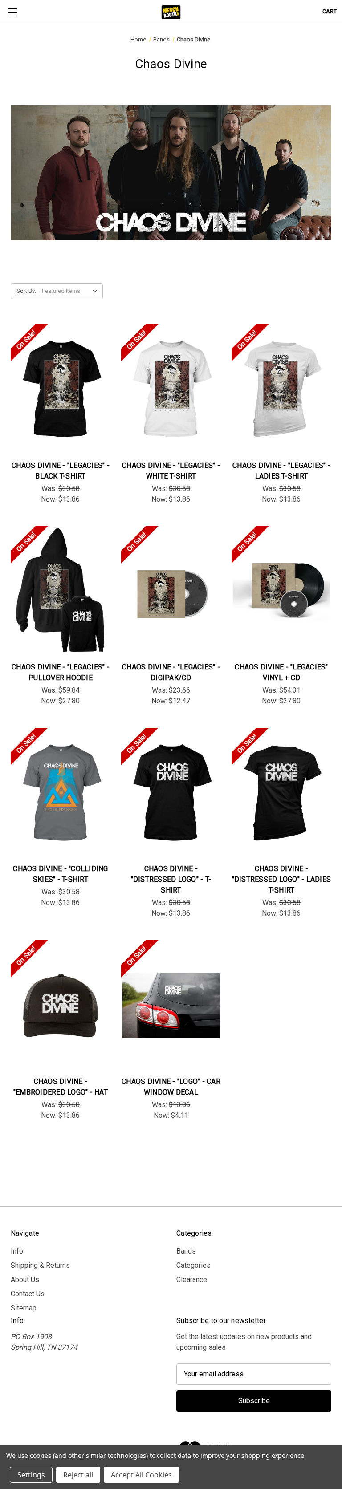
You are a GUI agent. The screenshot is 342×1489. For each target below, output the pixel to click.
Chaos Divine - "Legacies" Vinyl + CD (281, 672)
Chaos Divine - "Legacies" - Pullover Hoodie (61, 672)
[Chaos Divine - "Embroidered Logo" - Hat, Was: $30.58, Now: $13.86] (60, 1005)
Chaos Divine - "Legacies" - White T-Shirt (171, 470)
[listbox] (71, 291)
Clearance (191, 1279)
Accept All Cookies (141, 1475)
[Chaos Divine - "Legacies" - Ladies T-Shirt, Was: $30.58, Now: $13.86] (281, 389)
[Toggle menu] (12, 12)
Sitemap (24, 1308)
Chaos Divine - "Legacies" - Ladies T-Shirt (281, 470)
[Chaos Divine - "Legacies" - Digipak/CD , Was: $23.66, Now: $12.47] (171, 591)
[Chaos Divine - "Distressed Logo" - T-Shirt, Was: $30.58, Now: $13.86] (171, 793)
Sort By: (26, 291)
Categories (193, 1265)
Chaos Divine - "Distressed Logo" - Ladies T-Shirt (281, 879)
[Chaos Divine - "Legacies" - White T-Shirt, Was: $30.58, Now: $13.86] (171, 389)
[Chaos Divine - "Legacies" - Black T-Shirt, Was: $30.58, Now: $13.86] (60, 389)
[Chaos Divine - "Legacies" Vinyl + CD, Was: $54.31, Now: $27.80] (281, 591)
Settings (31, 1475)
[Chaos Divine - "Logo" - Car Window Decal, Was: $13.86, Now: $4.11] (171, 1005)
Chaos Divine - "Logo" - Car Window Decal (171, 1086)
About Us (25, 1279)
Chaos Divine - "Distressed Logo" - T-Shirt (171, 879)
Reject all (78, 1475)
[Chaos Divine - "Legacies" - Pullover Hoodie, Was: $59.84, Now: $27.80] (60, 591)
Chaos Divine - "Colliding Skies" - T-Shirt (60, 874)
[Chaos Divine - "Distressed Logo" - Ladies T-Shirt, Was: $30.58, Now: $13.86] (281, 793)
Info (17, 1251)
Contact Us (28, 1294)
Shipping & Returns (40, 1265)
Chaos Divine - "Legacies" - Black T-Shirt (61, 470)
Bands (186, 1251)
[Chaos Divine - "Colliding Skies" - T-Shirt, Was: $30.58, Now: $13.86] (60, 793)
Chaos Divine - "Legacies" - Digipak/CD (171, 672)
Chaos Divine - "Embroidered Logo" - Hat (60, 1086)
